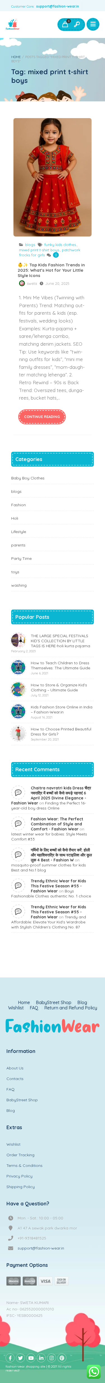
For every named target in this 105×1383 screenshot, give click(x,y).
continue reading (42, 416)
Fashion (18, 504)
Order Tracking (20, 1154)
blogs (30, 244)
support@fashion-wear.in (57, 6)
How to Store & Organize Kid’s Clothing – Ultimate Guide (59, 689)
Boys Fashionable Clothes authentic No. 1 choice (51, 893)
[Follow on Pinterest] (61, 1357)
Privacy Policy (19, 1176)
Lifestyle (18, 531)
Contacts (15, 1078)
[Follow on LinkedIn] (41, 1357)
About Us (15, 1068)
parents (18, 545)
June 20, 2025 (57, 283)
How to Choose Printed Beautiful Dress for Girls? (61, 734)
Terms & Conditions (24, 1165)
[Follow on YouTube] (30, 1357)
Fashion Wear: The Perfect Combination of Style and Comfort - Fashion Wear (57, 824)
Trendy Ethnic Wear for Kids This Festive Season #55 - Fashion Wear (58, 886)
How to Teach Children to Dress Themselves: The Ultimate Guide (60, 667)
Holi (14, 518)
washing (19, 585)
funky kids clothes (60, 244)
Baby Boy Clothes (28, 478)
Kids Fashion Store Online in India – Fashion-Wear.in (61, 711)
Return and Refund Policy (70, 1008)
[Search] (76, 24)
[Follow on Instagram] (51, 1357)
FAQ (34, 1008)
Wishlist (16, 1008)
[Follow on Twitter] (20, 1357)
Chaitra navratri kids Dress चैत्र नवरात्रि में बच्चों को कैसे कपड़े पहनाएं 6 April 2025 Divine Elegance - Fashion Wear (51, 795)
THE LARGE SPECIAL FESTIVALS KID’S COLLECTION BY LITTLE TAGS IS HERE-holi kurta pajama (50, 643)
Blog (82, 1002)
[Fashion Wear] (13, 25)
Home (16, 57)
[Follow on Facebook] (10, 1357)
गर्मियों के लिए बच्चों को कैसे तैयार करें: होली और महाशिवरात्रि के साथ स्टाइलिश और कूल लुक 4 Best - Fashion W (61, 855)
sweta (32, 283)
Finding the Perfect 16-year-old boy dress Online (48, 806)
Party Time (21, 558)
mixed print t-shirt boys (39, 250)
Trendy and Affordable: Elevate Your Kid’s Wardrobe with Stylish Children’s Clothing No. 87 (48, 922)
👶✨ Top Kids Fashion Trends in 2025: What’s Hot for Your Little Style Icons (52, 177)
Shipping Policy (20, 1186)
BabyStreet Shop (53, 1002)
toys (15, 571)
